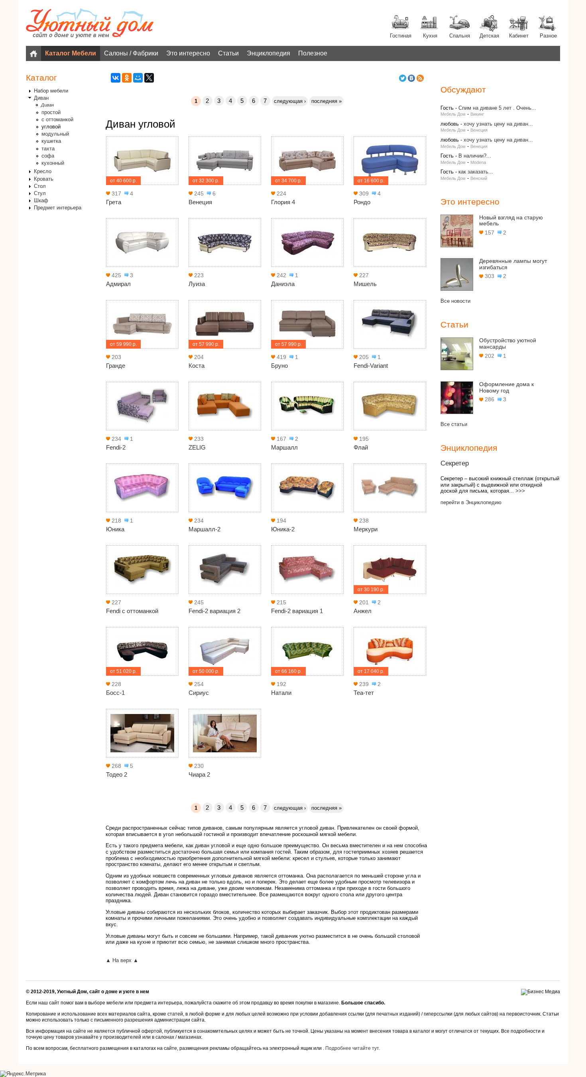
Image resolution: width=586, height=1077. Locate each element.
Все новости (455, 301)
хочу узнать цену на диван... (498, 124)
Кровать (43, 179)
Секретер (454, 463)
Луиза (197, 283)
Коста (197, 365)
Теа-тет (364, 692)
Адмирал (118, 283)
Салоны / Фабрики (131, 53)
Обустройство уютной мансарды (507, 343)
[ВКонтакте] (115, 78)
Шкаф (41, 200)
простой (51, 112)
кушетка (51, 141)
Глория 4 (283, 202)
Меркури (366, 529)
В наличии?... (474, 156)
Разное (548, 36)
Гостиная (400, 36)
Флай (361, 447)
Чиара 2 (199, 774)
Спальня (459, 36)
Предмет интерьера (57, 208)
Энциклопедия (268, 53)
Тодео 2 (116, 774)
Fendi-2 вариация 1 (297, 611)
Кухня (430, 36)
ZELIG (197, 447)
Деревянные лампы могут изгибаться (513, 264)
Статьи (228, 53)
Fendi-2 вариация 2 (214, 611)
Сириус (199, 692)
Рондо (362, 202)
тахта (48, 149)
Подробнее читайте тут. (352, 1048)
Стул (40, 193)
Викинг (477, 114)
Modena (478, 162)
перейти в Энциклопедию (470, 502)
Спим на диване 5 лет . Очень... (497, 108)
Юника (115, 529)
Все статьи (453, 424)
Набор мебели (51, 91)
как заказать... (475, 172)
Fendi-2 (116, 447)
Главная (33, 53)
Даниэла (283, 283)
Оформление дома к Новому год (506, 387)
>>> (520, 491)
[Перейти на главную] (89, 24)
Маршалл (284, 447)
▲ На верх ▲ (122, 960)
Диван (41, 98)
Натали (281, 692)
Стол (40, 186)
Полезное (312, 53)
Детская (489, 36)
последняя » (326, 101)
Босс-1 (115, 692)
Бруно (279, 365)
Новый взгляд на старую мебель (511, 220)
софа (47, 156)
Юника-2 (283, 529)
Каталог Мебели (70, 53)
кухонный (52, 163)
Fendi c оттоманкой (132, 611)
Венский (478, 178)
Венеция (200, 202)
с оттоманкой (57, 119)
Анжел (363, 611)
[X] (149, 78)
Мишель (365, 283)
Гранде (115, 365)
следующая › (290, 101)
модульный (55, 134)
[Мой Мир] (138, 78)
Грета (113, 202)
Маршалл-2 (204, 529)
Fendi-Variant (371, 365)
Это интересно (188, 53)
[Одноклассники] (127, 78)
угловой (51, 127)
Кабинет (519, 36)
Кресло (42, 171)
